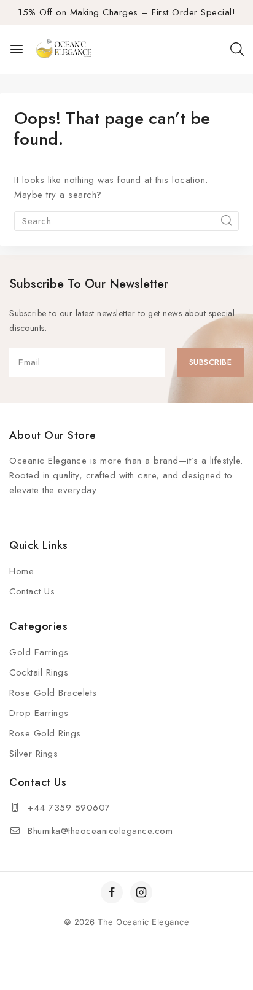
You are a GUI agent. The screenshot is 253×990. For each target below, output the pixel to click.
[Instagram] (141, 892)
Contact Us (32, 591)
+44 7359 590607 (69, 807)
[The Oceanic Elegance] (64, 49)
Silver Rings (33, 753)
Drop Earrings (39, 713)
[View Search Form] (237, 49)
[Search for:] (126, 221)
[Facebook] (112, 892)
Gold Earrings (39, 652)
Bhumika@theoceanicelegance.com (100, 831)
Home (21, 571)
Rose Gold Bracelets (53, 693)
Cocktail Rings (38, 672)
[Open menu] (16, 49)
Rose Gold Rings (45, 733)
